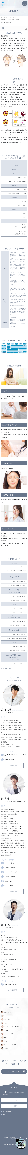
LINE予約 (14, 1100)
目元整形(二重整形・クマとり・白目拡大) (15, 755)
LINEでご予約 (14, 1071)
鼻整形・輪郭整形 (9, 759)
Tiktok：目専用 (8, 881)
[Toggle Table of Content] (25, 28)
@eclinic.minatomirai (10, 984)
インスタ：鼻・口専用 (10, 872)
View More (12, 765)
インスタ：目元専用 (9, 867)
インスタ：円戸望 (9, 863)
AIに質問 (14, 1106)
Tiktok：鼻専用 (8, 886)
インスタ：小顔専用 (9, 876)
